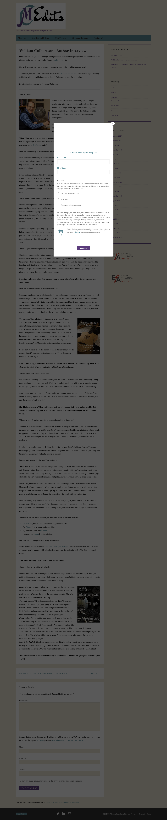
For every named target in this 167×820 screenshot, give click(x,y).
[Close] (113, 123)
